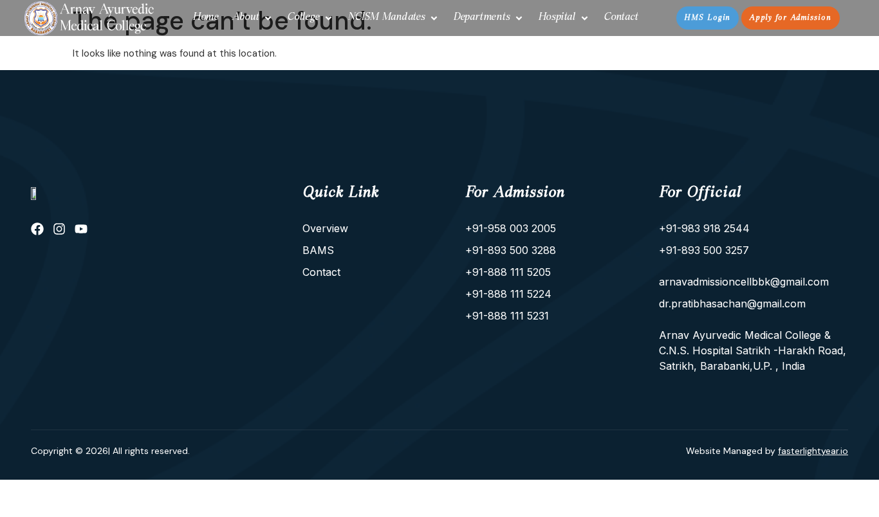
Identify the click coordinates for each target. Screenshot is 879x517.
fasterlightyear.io (813, 451)
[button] (253, 18)
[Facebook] (37, 228)
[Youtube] (81, 228)
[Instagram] (59, 228)
